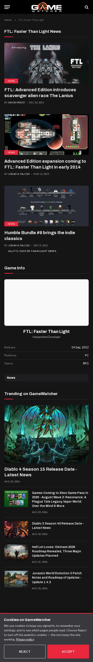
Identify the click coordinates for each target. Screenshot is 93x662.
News (11, 80)
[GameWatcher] (46, 7)
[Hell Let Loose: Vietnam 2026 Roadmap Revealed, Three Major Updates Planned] (16, 552)
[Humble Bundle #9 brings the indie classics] (46, 206)
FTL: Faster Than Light (46, 331)
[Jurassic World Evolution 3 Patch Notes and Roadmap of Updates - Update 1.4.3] (16, 579)
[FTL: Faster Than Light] (46, 302)
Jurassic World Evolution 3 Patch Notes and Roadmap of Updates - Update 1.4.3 (57, 578)
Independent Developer (47, 337)
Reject (25, 651)
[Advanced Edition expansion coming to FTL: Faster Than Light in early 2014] (46, 134)
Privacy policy (25, 639)
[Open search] (86, 7)
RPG (86, 363)
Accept (68, 651)
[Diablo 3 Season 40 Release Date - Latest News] (16, 529)
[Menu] (7, 7)
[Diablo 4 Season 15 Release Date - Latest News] (46, 434)
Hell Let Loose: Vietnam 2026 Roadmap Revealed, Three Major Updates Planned (56, 551)
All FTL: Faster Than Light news (32, 251)
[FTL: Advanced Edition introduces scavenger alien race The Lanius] (46, 63)
